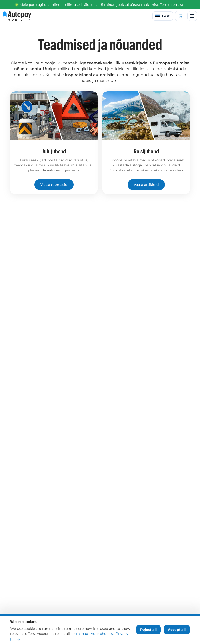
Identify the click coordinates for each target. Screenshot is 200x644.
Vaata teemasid (54, 184)
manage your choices (94, 633)
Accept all (177, 629)
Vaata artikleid (146, 184)
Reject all (148, 629)
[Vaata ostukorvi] (180, 16)
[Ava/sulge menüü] (192, 16)
